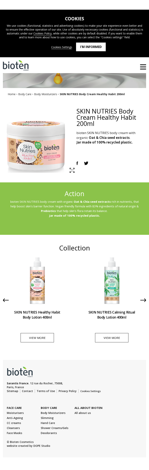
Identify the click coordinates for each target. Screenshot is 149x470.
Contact (27, 391)
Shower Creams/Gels (54, 428)
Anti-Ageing (15, 418)
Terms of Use (46, 391)
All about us (82, 413)
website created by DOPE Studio (28, 446)
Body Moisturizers (53, 413)
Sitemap (12, 391)
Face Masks (14, 433)
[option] (37, 302)
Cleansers (13, 428)
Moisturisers (15, 413)
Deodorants (49, 433)
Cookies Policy (42, 33)
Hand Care (48, 423)
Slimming (47, 418)
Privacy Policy (68, 391)
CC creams (14, 423)
